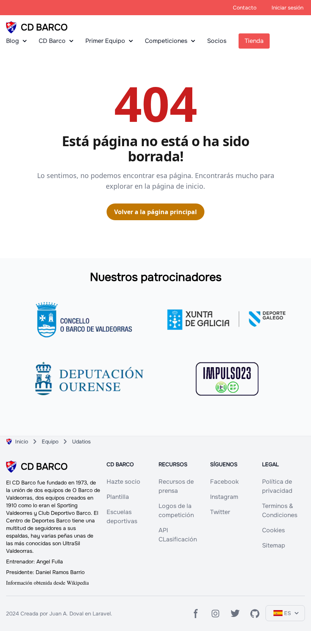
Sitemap (273, 545)
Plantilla (118, 497)
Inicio (21, 441)
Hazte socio (123, 482)
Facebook (224, 482)
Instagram (224, 497)
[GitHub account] (254, 613)
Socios (216, 41)
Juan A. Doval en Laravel (80, 613)
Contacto (244, 7)
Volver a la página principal (155, 212)
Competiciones (166, 41)
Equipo (50, 441)
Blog (12, 41)
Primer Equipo (105, 41)
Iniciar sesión (287, 7)
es (287, 613)
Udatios (81, 441)
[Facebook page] (195, 613)
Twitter (220, 512)
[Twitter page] (235, 613)
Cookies (273, 530)
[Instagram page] (215, 613)
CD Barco (52, 41)
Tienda (254, 41)
